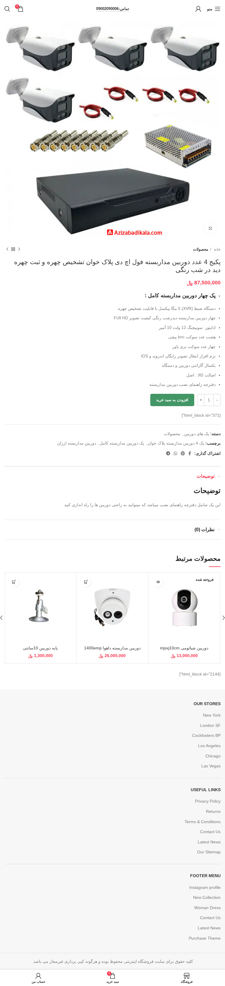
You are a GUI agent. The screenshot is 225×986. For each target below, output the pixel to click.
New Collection (207, 897)
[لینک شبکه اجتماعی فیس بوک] (190, 453)
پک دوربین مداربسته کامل (122, 443)
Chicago (213, 756)
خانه (217, 249)
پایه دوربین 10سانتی (40, 648)
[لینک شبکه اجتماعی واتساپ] (175, 453)
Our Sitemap (209, 852)
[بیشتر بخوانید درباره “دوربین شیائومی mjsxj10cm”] (158, 582)
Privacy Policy (208, 801)
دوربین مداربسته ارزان (76, 443)
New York (212, 715)
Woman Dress (207, 907)
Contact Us (210, 831)
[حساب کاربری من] (198, 9)
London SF (210, 725)
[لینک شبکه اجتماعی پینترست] (183, 453)
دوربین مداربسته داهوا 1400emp (112, 648)
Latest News (209, 842)
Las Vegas (211, 766)
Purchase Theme (205, 938)
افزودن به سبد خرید (172, 400)
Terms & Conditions (203, 821)
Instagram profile (205, 887)
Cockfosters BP (206, 735)
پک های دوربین (196, 433)
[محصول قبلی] (19, 249)
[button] (86, 582)
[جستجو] (7, 9)
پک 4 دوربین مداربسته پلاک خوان (176, 443)
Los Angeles (209, 745)
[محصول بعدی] (7, 249)
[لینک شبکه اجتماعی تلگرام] (168, 453)
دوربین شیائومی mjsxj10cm (184, 648)
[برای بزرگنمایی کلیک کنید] (210, 228)
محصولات (200, 249)
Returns (213, 811)
